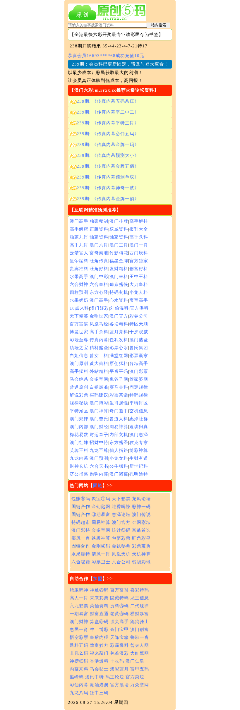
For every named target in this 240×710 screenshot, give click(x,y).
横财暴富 (139, 613)
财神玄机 (79, 466)
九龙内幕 (79, 458)
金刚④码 (101, 546)
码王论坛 (114, 677)
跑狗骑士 (139, 621)
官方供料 (139, 308)
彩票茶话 (118, 395)
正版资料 (99, 229)
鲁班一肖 (139, 637)
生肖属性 (118, 403)
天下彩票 (121, 498)
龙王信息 (139, 598)
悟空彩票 (79, 637)
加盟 (97, 578)
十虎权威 (138, 332)
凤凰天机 (121, 554)
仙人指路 (118, 450)
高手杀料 (138, 237)
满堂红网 (118, 355)
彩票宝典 (141, 546)
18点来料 (79, 308)
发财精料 (118, 268)
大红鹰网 (139, 653)
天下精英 (79, 316)
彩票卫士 (101, 562)
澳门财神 (79, 621)
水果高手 (79, 276)
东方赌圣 (118, 442)
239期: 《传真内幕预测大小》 (108, 155)
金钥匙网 (101, 506)
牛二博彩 (99, 629)
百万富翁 (79, 324)
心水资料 (118, 300)
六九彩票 (79, 605)
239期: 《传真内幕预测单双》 (108, 177)
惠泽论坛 (121, 514)
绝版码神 (79, 590)
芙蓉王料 (79, 450)
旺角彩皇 (141, 538)
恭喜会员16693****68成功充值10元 (106, 55)
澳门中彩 (99, 276)
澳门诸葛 (118, 474)
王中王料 (138, 276)
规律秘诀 (79, 403)
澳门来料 (118, 276)
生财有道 (138, 458)
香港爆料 (99, 661)
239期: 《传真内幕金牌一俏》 (108, 198)
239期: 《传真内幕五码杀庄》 (108, 101)
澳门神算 (99, 411)
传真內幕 (99, 339)
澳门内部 (79, 426)
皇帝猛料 (79, 260)
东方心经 (99, 292)
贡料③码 (119, 605)
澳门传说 (141, 514)
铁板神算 (101, 538)
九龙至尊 (99, 450)
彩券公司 (138, 316)
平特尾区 (79, 411)
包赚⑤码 (80, 498)
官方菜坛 (135, 677)
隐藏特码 (119, 598)
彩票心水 (118, 347)
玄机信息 (138, 411)
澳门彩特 (80, 530)
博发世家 (79, 332)
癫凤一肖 (80, 538)
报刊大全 (138, 229)
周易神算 (118, 426)
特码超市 (80, 522)
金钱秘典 (121, 546)
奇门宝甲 (119, 629)
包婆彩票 (121, 538)
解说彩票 (79, 395)
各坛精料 (118, 324)
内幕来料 (79, 669)
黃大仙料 (99, 363)
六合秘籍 (80, 562)
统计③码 (121, 530)
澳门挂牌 (118, 221)
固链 (97, 485)
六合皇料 (99, 284)
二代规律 (139, 605)
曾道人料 (118, 418)
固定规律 (138, 387)
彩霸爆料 (119, 645)
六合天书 (99, 466)
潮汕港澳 (99, 684)
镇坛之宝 (79, 347)
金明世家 (99, 316)
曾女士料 (99, 355)
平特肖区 (138, 403)
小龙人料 (138, 292)
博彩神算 (138, 450)
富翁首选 (141, 530)
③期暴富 (101, 514)
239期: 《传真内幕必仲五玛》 (108, 133)
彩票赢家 (138, 355)
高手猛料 (79, 371)
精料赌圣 (99, 347)
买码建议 (99, 395)
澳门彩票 (138, 371)
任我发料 (118, 339)
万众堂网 (139, 684)
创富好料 (138, 268)
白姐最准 (99, 387)
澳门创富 (139, 629)
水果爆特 (80, 554)
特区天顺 (138, 324)
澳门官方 (118, 316)
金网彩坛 (141, 522)
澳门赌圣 (138, 339)
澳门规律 (79, 418)
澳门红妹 (79, 442)
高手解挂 (138, 221)
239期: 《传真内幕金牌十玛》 (108, 144)
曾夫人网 (139, 645)
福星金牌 (118, 260)
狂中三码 (99, 692)
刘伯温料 (119, 308)
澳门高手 (79, 221)
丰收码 (117, 661)
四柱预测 (79, 292)
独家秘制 (99, 221)
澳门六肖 (99, 245)
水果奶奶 (79, 300)
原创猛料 (118, 363)
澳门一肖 (138, 245)
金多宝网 (99, 379)
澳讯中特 (94, 677)
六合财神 (79, 284)
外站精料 (99, 371)
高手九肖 (79, 245)
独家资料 (99, 237)
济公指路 (79, 474)
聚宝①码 (101, 498)
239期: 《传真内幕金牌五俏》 (108, 166)
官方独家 (138, 260)
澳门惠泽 (138, 434)
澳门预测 (99, 458)
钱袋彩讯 (141, 562)
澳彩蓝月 (119, 669)
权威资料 (118, 229)
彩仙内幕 (79, 684)
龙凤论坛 (141, 498)
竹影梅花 (118, 253)
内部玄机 (118, 434)
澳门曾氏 (99, 418)
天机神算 (141, 554)
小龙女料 (118, 458)
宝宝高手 (138, 300)
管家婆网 (138, 379)
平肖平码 (118, 371)
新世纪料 (138, 466)
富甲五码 (139, 669)
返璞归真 (138, 426)
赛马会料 (118, 387)
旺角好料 (99, 268)
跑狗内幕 (99, 474)
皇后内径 (99, 637)
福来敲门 (99, 653)
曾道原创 (79, 387)
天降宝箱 (119, 637)
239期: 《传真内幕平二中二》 (108, 112)
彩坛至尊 (79, 339)
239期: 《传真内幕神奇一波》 (108, 188)
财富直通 (99, 613)
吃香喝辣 (121, 506)
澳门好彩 (99, 308)
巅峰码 (77, 677)
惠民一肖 (79, 629)
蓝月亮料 (118, 332)
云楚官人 (79, 253)
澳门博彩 (99, 403)
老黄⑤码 (119, 613)
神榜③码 (79, 661)
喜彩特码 (139, 590)
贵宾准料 (79, 268)
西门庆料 (138, 253)
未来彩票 (99, 598)
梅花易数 (79, 434)
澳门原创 (79, 363)
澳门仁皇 (135, 661)
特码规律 (138, 395)
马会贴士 (99, 669)
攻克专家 (138, 442)
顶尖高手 (119, 621)
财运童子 (99, 434)
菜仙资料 (99, 605)
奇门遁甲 (118, 411)
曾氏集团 (138, 347)
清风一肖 (101, 554)
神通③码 (99, 590)
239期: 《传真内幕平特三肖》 (108, 123)
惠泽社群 (138, 418)
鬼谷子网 (118, 379)
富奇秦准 (99, 253)
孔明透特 (138, 474)
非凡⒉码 (79, 653)
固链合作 (80, 506)
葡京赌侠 (118, 284)
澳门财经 (99, 426)
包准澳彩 (119, 653)
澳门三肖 (118, 245)
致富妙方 (99, 645)
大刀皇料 (138, 284)
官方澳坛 (119, 684)
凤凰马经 (99, 324)
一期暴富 (79, 613)
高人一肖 (79, 598)
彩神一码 (141, 506)
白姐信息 (79, 355)
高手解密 (79, 229)
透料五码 (79, 645)
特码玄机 (118, 292)
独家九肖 (79, 237)
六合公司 (121, 562)
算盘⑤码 (99, 621)
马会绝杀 (79, 379)
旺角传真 (99, 260)
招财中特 (99, 442)
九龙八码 (79, 692)
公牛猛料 (118, 466)
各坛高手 (138, 363)
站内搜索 (158, 25)
